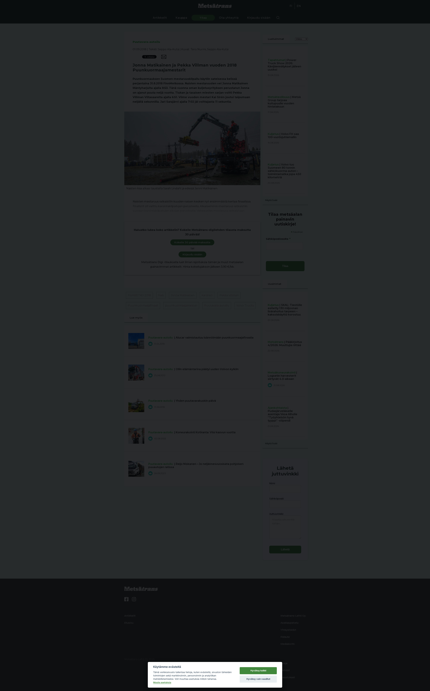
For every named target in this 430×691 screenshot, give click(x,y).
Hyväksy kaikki (258, 670)
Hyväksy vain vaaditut (258, 679)
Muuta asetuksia (162, 682)
